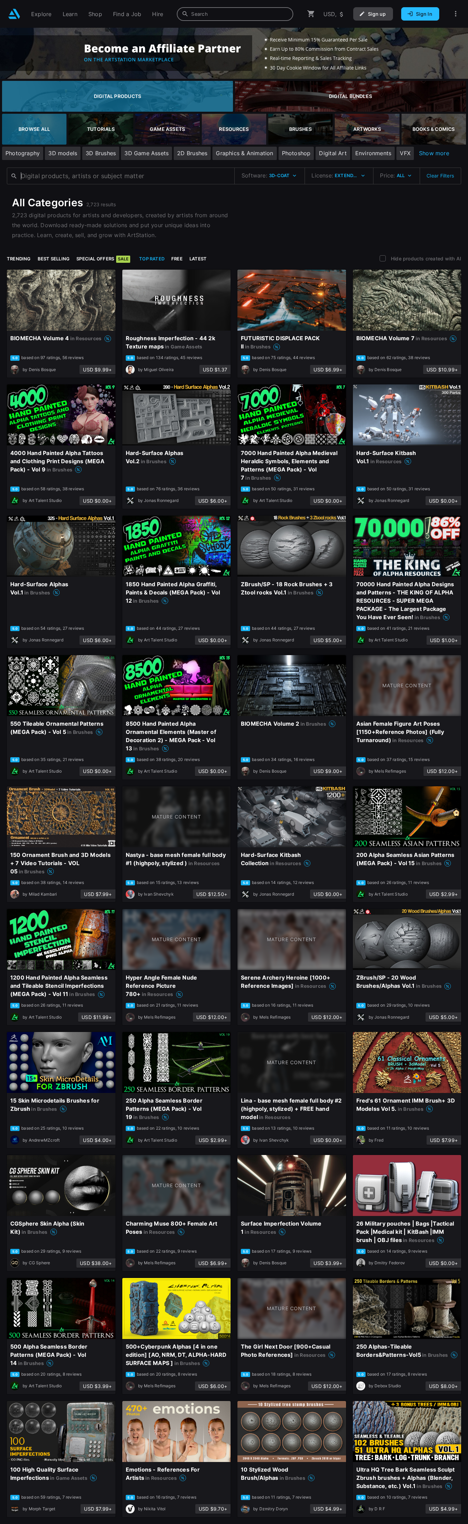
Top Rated (151, 258)
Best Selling (54, 258)
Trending (19, 258)
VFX (405, 153)
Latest (198, 258)
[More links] (456, 14)
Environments (373, 153)
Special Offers (102, 258)
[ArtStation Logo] (14, 14)
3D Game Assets (146, 153)
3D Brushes (101, 153)
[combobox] (235, 14)
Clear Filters (440, 176)
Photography (22, 153)
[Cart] (311, 14)
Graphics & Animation (244, 153)
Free (177, 258)
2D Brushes (192, 153)
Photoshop (296, 153)
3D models (62, 153)
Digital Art (332, 153)
